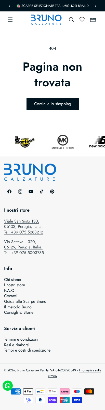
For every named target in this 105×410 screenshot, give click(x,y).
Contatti (10, 296)
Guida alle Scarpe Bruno (25, 301)
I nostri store (14, 285)
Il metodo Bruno (18, 307)
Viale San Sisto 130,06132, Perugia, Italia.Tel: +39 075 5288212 (23, 226)
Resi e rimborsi (16, 345)
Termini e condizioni (21, 339)
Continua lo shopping (52, 104)
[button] (10, 19)
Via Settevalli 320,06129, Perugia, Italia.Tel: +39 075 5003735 (24, 247)
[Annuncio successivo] (95, 5)
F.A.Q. (10, 290)
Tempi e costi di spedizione (27, 350)
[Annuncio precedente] (9, 5)
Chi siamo (12, 279)
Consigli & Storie (18, 312)
